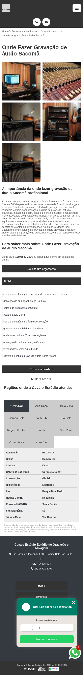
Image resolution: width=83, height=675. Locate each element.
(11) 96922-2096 (24, 256)
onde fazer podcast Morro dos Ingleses (24, 335)
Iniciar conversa (46, 639)
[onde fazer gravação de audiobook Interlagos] (62, 81)
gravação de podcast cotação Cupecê (24, 342)
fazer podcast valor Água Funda (20, 349)
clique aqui (43, 256)
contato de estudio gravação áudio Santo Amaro (29, 356)
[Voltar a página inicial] (6, 8)
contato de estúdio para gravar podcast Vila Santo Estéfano (35, 294)
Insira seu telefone (46, 620)
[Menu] (77, 8)
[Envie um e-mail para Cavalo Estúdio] (46, 22)
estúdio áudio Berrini (14, 314)
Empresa (41, 596)
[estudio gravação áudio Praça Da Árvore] (62, 122)
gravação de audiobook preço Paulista (24, 301)
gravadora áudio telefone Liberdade (23, 328)
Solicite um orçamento (41, 268)
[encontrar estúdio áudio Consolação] (21, 162)
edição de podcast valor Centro (20, 308)
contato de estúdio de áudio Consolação (25, 321)
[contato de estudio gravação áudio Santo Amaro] (21, 122)
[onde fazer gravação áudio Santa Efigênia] (21, 81)
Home (41, 585)
